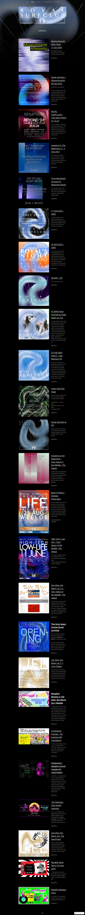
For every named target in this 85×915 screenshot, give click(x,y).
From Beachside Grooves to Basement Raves (58, 181)
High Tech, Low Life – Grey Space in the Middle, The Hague (58, 545)
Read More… (54, 58)
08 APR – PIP (56, 278)
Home (27, 2)
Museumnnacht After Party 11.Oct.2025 (58, 44)
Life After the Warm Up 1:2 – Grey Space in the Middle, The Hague (58, 591)
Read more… (54, 567)
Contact (57, 2)
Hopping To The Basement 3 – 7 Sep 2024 (58, 148)
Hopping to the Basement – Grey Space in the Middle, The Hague (58, 462)
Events (33, 2)
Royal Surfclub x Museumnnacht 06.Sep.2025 (58, 80)
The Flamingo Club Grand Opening (57, 805)
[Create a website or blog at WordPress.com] (42, 913)
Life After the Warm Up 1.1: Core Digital (57, 663)
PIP (53, 434)
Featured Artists (47, 2)
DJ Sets (39, 2)
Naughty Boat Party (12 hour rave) (57, 865)
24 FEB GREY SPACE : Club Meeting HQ (57, 355)
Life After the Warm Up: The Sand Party (57, 836)
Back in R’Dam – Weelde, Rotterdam (58, 495)
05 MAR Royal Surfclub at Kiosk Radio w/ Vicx (58, 314)
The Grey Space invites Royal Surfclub (58, 627)
